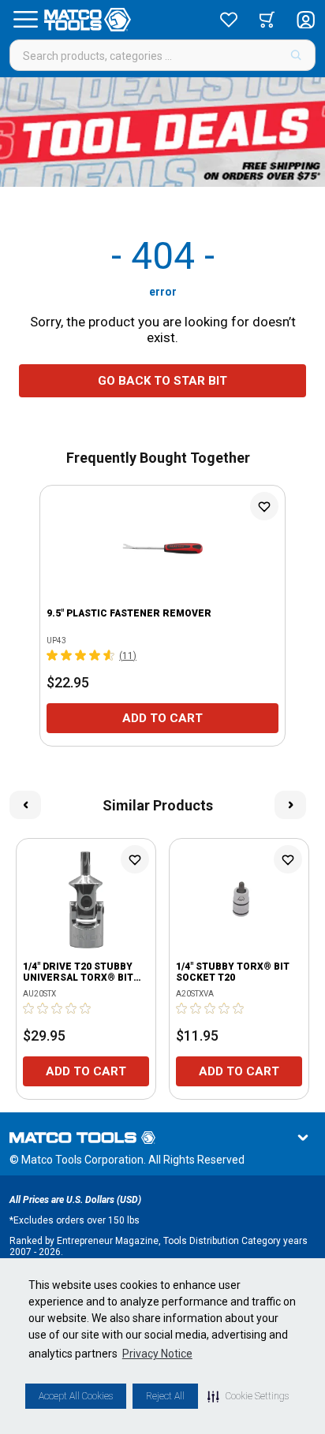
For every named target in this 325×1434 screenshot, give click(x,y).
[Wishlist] (228, 19)
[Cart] (267, 19)
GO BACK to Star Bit (162, 381)
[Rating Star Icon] (53, 655)
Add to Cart (162, 718)
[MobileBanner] (162, 132)
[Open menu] (25, 19)
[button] (248, 1396)
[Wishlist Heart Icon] (264, 506)
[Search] (296, 55)
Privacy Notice (157, 1353)
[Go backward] (25, 805)
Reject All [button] (165, 1396)
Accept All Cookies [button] (76, 1396)
